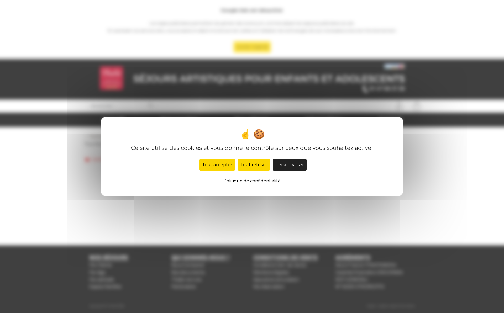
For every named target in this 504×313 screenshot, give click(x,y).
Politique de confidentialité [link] (252, 180)
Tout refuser (253, 164)
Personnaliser (289, 164)
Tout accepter (217, 164)
